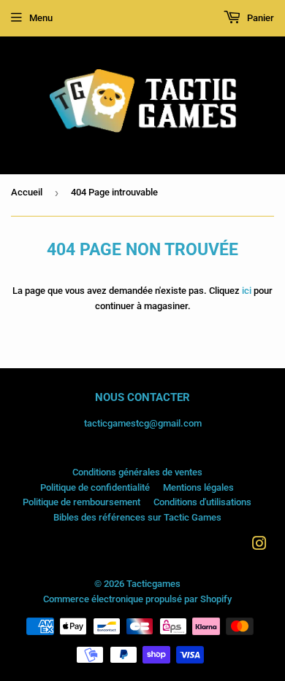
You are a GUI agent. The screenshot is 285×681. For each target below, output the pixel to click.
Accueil (26, 192)
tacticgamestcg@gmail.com (143, 423)
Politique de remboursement (81, 502)
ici (246, 290)
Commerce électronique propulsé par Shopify (137, 599)
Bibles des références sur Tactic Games (137, 517)
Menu (41, 17)
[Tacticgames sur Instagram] (259, 545)
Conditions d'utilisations (202, 502)
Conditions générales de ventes (137, 472)
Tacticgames (153, 583)
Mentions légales (198, 487)
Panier (259, 17)
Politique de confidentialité (95, 487)
